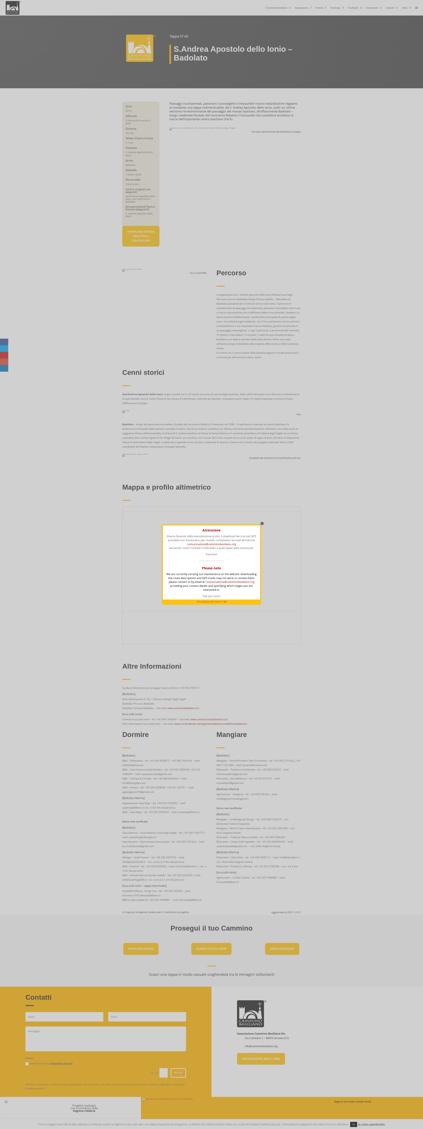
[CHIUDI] (262, 523)
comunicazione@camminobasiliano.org (211, 544)
